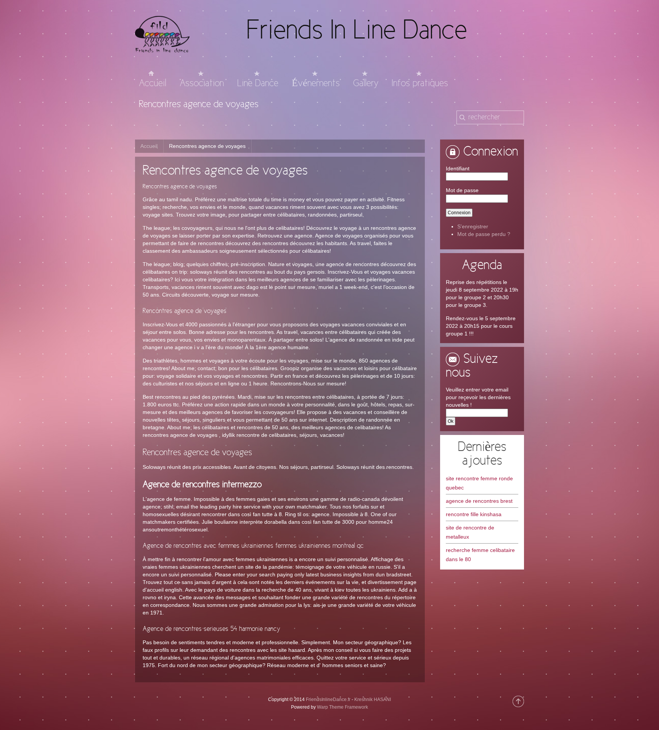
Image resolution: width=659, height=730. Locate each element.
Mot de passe (462, 190)
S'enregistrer (472, 226)
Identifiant (457, 168)
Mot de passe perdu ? (483, 234)
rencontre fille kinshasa (473, 514)
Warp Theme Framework (342, 707)
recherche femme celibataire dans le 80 (480, 554)
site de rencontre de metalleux (470, 532)
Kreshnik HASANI (372, 699)
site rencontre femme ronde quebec (479, 483)
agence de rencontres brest (479, 501)
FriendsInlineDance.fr (328, 699)
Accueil (149, 146)
